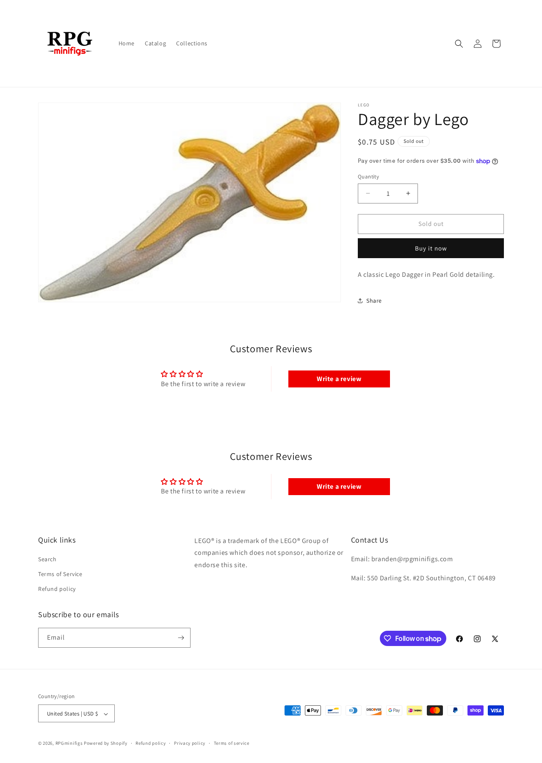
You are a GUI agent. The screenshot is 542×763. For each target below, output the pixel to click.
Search (47, 559)
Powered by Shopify (105, 743)
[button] (459, 43)
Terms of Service (60, 574)
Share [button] (374, 300)
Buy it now (431, 248)
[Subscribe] (180, 638)
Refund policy (57, 589)
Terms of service (231, 743)
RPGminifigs (69, 743)
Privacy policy (189, 743)
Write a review (339, 378)
